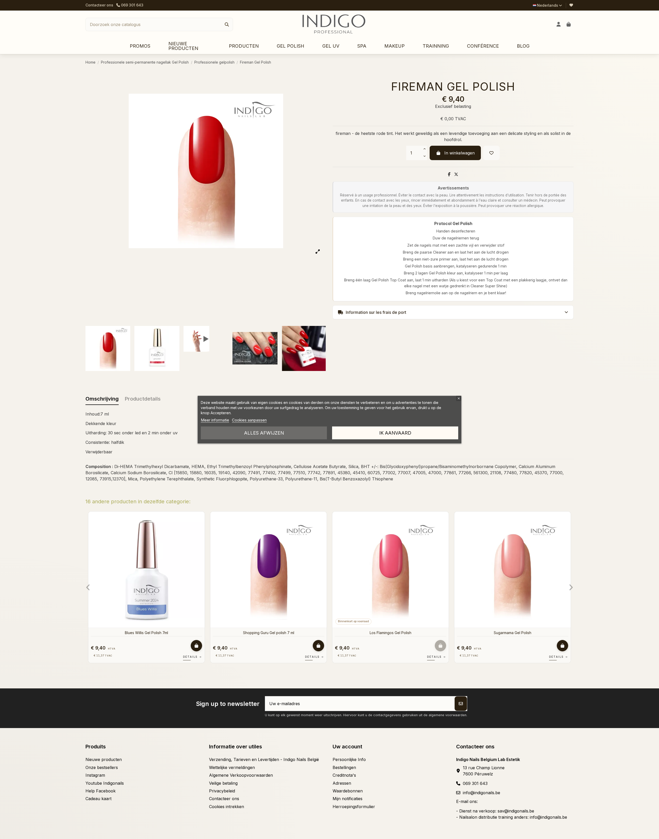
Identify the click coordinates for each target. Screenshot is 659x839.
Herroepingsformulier (354, 806)
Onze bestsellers (101, 767)
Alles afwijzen (264, 432)
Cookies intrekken (226, 806)
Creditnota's (344, 775)
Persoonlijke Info (349, 759)
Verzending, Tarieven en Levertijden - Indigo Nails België (264, 759)
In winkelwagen (459, 152)
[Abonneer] (461, 703)
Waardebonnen (348, 790)
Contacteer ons (99, 5)
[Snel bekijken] (92, 529)
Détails (84, 656)
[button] (244, 46)
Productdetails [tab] (143, 399)
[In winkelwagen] (88, 645)
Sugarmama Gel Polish (405, 632)
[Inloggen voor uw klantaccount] (559, 24)
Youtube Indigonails (104, 783)
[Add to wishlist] (491, 153)
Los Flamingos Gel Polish (283, 632)
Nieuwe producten (103, 759)
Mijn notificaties (347, 798)
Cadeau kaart (98, 798)
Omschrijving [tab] (102, 399)
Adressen (342, 783)
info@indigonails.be (481, 792)
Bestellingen (344, 767)
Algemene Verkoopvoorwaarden (241, 775)
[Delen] (449, 174)
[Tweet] (456, 174)
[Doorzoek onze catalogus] (227, 24)
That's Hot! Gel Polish (527, 632)
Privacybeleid (222, 790)
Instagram (95, 775)
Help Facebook (100, 790)
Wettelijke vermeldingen (232, 767)
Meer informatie (215, 419)
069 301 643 (475, 783)
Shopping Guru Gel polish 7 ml (160, 632)
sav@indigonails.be (516, 811)
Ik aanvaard (395, 432)
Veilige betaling (223, 783)
